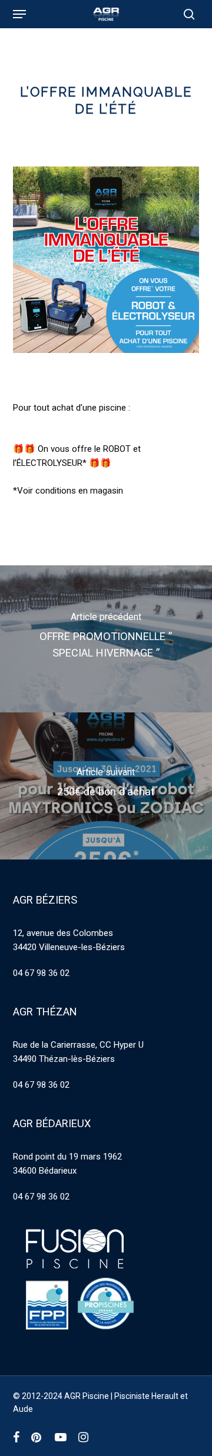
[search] (186, 14)
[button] (19, 14)
